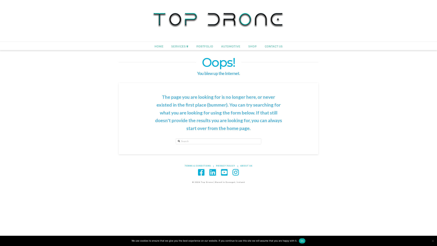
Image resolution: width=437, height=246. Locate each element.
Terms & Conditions (198, 166)
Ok (302, 241)
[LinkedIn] (212, 172)
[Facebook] (201, 172)
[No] (432, 241)
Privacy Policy (225, 166)
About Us (246, 166)
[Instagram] (235, 172)
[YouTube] (224, 172)
